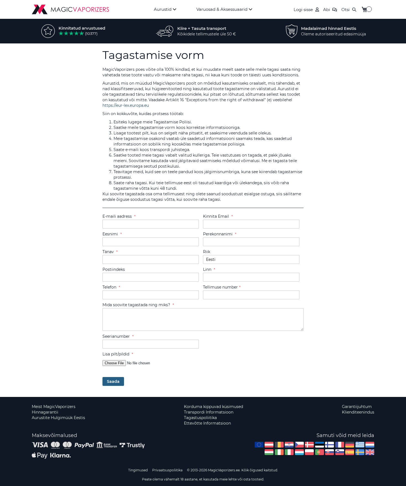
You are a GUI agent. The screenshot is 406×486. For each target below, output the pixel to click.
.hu (269, 452)
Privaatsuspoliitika (167, 470)
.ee (319, 445)
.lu (299, 452)
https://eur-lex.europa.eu (125, 105)
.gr (359, 445)
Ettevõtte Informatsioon (207, 423)
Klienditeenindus (358, 412)
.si (339, 452)
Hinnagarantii (45, 412)
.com (259, 445)
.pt (319, 452)
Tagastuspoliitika (200, 417)
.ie (279, 452)
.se (359, 452)
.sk (329, 452)
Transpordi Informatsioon (208, 412)
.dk (309, 445)
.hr (289, 445)
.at (269, 445)
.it (289, 452)
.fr (339, 445)
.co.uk (369, 452)
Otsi (345, 9)
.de (349, 445)
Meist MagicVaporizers (53, 406)
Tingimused (138, 470)
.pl (309, 452)
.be (279, 445)
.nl (369, 445)
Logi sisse (303, 9)
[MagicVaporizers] (70, 9)
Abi (326, 9)
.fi (329, 445)
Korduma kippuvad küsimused (213, 406)
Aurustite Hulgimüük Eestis (58, 417)
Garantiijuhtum (357, 406)
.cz (299, 445)
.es (349, 452)
